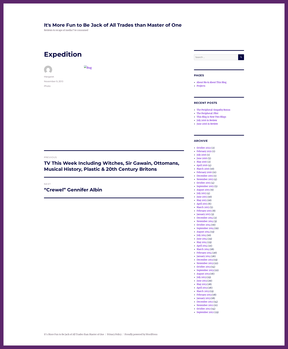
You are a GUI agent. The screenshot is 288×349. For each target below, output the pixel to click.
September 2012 (205, 312)
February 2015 (204, 210)
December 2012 (205, 301)
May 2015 (202, 200)
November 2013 (205, 263)
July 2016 (201, 154)
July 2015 (201, 193)
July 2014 (201, 235)
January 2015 (203, 214)
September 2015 (205, 186)
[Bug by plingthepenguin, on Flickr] (134, 98)
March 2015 (203, 207)
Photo (47, 86)
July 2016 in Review (207, 120)
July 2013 (201, 277)
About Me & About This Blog (211, 82)
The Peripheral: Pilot (207, 113)
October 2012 (203, 308)
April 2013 (202, 287)
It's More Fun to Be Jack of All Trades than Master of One (113, 25)
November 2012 (205, 305)
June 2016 (202, 158)
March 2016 (203, 168)
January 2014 (203, 256)
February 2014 (204, 252)
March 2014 (203, 249)
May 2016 (202, 161)
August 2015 (203, 189)
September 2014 (205, 228)
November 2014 (205, 221)
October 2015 (203, 182)
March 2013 (203, 291)
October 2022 (204, 147)
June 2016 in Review (207, 123)
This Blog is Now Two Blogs (211, 116)
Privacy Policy (114, 334)
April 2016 (202, 165)
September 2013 (205, 270)
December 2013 (205, 259)
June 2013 (202, 280)
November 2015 (205, 179)
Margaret (49, 76)
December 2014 (205, 217)
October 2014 (203, 224)
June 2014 (202, 238)
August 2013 (203, 273)
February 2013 (204, 294)
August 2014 (203, 231)
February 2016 (204, 172)
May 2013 (201, 284)
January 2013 (203, 298)
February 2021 (204, 151)
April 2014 (202, 245)
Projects (201, 85)
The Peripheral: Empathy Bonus (213, 109)
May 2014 (202, 242)
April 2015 (202, 203)
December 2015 (205, 175)
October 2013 (203, 266)
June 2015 (202, 196)
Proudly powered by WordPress (141, 334)
